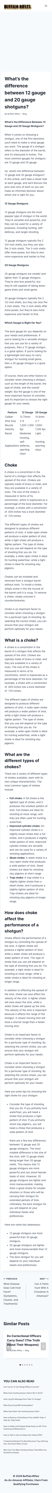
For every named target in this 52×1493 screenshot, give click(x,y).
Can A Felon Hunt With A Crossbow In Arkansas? (41, 1287)
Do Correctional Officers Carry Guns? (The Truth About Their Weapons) (24, 1340)
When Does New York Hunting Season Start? (21, 1411)
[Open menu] (46, 6)
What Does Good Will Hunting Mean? (18, 1405)
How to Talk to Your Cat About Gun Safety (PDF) (22, 1435)
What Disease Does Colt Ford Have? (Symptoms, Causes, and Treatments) (12, 1291)
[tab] (20, 1365)
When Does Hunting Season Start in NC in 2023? (23, 1393)
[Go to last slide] (8, 1346)
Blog (25, 114)
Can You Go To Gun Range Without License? (21, 1387)
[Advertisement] (26, 39)
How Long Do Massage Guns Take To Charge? (22, 1399)
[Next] (43, 1346)
